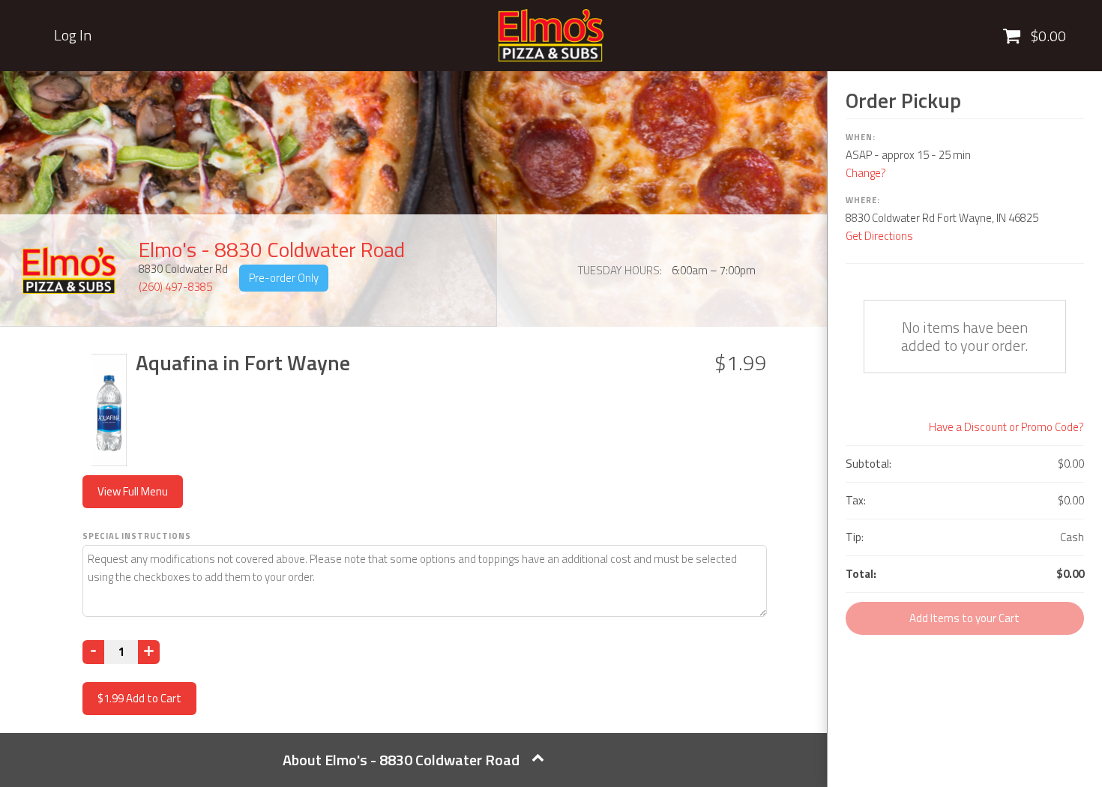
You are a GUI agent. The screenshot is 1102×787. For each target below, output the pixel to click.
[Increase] (149, 652)
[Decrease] (93, 652)
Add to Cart (139, 698)
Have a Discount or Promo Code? (1006, 426)
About (401, 759)
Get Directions (879, 235)
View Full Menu (132, 491)
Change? (866, 172)
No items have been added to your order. (964, 336)
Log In (72, 35)
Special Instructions (136, 536)
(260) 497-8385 (175, 286)
